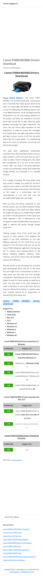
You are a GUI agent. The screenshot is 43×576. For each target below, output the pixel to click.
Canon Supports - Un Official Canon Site (21, 572)
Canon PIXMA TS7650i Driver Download (16, 529)
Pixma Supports (16, 460)
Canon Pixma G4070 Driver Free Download (17, 543)
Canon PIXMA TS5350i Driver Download (16, 550)
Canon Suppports (10, 3)
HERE (8, 354)
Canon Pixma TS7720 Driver (12, 536)
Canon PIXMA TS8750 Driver (12, 553)
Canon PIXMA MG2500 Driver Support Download (19, 557)
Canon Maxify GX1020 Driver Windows (15, 539)
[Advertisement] (21, 35)
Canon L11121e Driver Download (14, 560)
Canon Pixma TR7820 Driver (12, 533)
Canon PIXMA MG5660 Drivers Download (21, 302)
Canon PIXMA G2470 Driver (12, 546)
